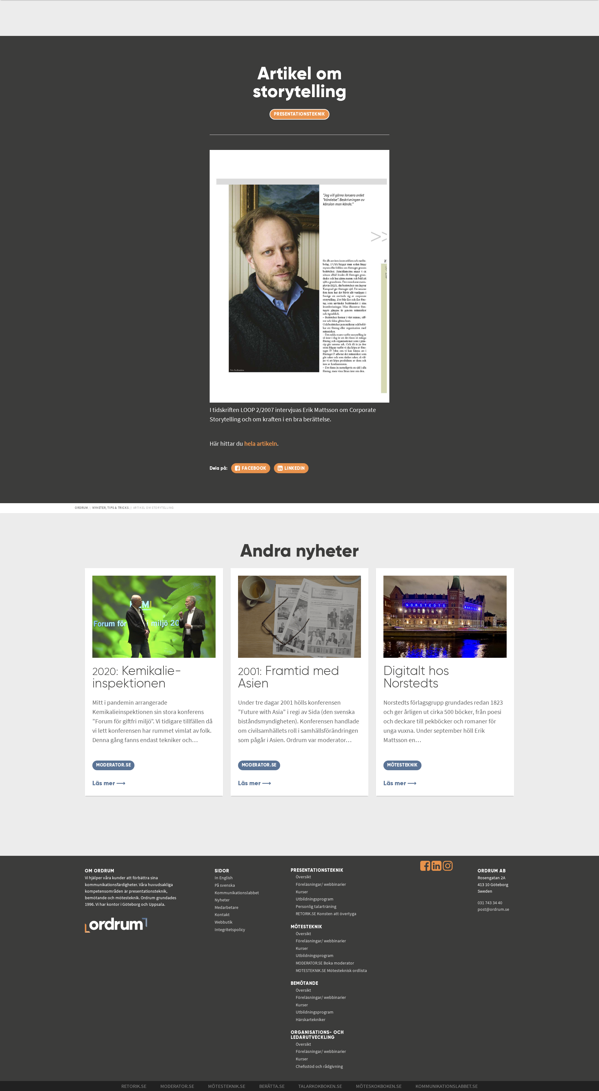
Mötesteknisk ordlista (331, 970)
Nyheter (222, 900)
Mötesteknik (306, 927)
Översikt (303, 877)
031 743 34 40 (490, 902)
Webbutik (223, 922)
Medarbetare (226, 907)
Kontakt (222, 914)
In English (224, 877)
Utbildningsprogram (315, 899)
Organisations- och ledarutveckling (317, 1035)
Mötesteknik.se (226, 1086)
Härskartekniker (310, 1019)
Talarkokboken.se (320, 1086)
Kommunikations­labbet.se (447, 1086)
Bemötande (304, 983)
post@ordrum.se (493, 909)
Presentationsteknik (317, 870)
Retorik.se (133, 1086)
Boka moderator (325, 963)
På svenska (225, 885)
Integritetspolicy (230, 929)
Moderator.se (177, 1086)
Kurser (302, 892)
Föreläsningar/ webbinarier (321, 884)
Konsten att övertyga (326, 913)
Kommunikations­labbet (237, 892)
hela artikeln (260, 443)
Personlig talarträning (316, 906)
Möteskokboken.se (379, 1086)
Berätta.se (272, 1086)
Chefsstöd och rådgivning (319, 1066)
